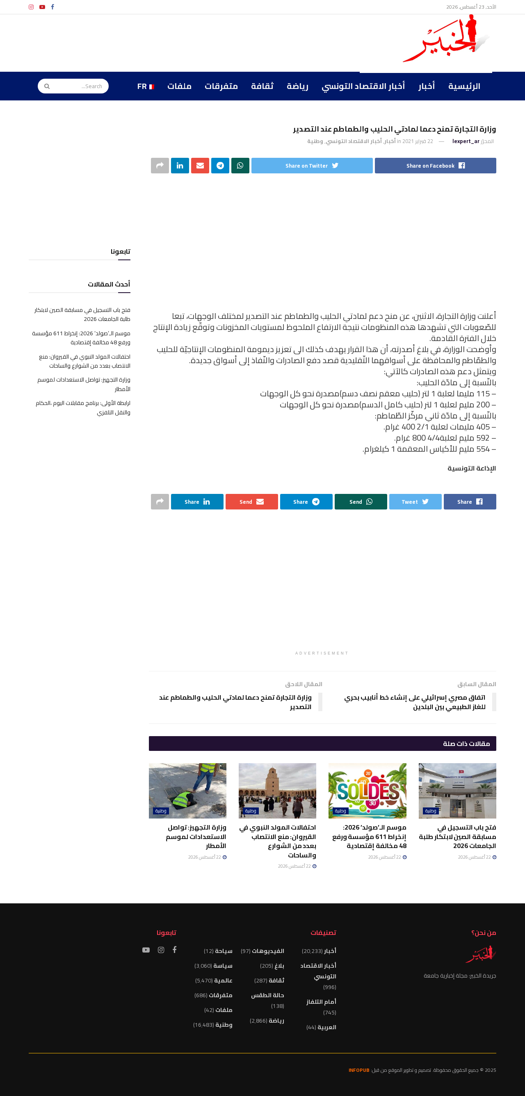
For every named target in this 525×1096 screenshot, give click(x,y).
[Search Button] (44, 86)
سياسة (223, 965)
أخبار (426, 85)
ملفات (179, 85)
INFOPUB (359, 1070)
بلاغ (279, 965)
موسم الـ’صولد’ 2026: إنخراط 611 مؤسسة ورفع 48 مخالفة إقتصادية (369, 836)
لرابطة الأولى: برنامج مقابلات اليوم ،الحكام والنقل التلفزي (83, 407)
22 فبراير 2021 (417, 141)
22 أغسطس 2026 (475, 857)
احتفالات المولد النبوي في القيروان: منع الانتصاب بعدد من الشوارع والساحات (277, 841)
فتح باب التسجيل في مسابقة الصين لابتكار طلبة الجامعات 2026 (457, 836)
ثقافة (262, 85)
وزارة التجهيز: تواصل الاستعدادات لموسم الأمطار (196, 836)
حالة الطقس (267, 995)
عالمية (223, 980)
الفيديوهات (268, 951)
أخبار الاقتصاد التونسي (363, 85)
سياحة (224, 951)
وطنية (315, 141)
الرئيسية (464, 85)
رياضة (297, 85)
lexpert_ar (465, 141)
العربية (326, 1027)
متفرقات (221, 85)
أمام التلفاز (321, 1001)
